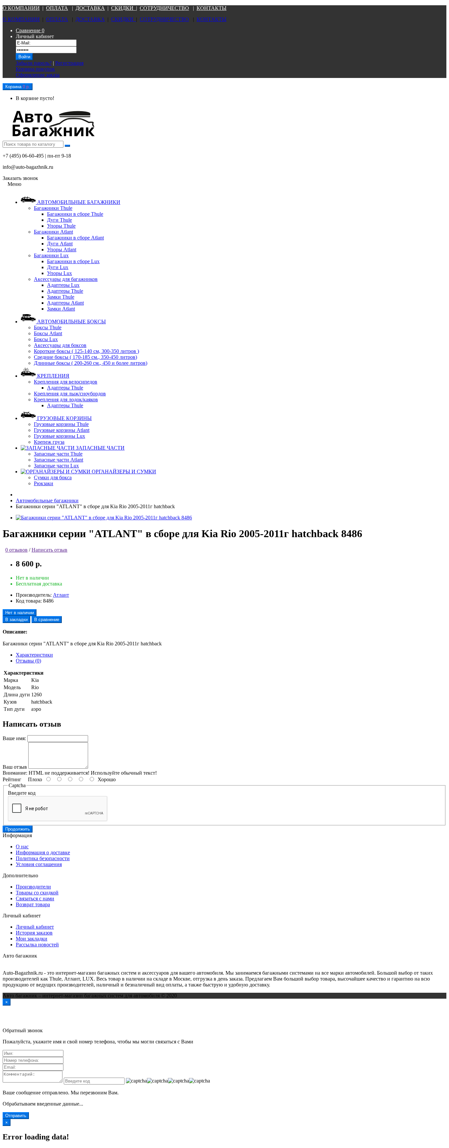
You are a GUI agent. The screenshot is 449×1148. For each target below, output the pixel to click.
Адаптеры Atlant (65, 303)
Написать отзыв (49, 550)
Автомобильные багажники (47, 500)
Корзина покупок (35, 69)
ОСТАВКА (92, 8)
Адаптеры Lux (63, 285)
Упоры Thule (61, 226)
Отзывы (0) (28, 660)
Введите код (21, 793)
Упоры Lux (59, 273)
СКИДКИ (123, 8)
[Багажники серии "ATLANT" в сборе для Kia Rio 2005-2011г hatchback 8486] (104, 517)
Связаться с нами (35, 898)
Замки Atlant (61, 309)
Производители (33, 886)
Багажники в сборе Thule (75, 214)
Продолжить (17, 829)
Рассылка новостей (37, 944)
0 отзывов (16, 550)
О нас (22, 846)
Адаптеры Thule (65, 291)
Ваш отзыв (15, 767)
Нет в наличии (19, 612)
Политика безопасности (43, 858)
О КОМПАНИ (19, 8)
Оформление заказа (37, 75)
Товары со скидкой (37, 892)
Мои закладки (31, 938)
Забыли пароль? (34, 63)
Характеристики (34, 655)
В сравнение (46, 619)
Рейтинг (12, 779)
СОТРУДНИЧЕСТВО (164, 8)
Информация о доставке (43, 852)
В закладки (16, 619)
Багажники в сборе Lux (73, 261)
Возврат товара (33, 904)
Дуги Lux (57, 267)
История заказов (34, 933)
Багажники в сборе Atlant (75, 237)
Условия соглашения (39, 864)
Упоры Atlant (61, 249)
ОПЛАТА (57, 8)
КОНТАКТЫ (211, 8)
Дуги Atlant (60, 243)
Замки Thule (60, 297)
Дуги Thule (59, 220)
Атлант (61, 595)
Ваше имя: (14, 738)
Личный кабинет (35, 927)
